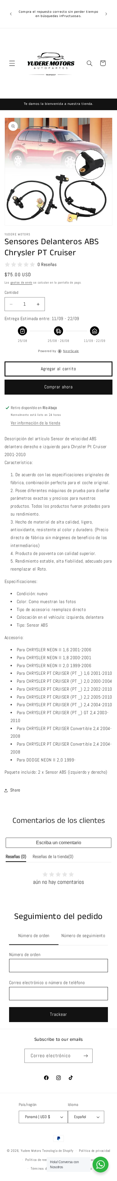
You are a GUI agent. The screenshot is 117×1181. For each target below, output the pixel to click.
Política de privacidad (94, 1151)
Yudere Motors (31, 1151)
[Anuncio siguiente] (106, 14)
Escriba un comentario (58, 842)
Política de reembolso (41, 1160)
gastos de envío (21, 282)
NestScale (71, 351)
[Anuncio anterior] (11, 14)
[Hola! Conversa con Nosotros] (100, 1165)
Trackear (58, 1014)
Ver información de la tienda (35, 422)
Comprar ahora (58, 387)
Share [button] (15, 790)
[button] (11, 63)
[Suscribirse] (85, 1056)
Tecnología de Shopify (57, 1151)
